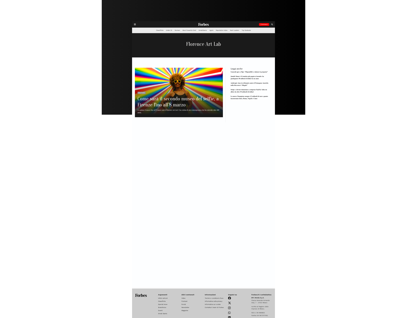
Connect (264, 24)
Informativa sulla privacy (213, 301)
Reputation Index (221, 30)
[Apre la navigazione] (135, 24)
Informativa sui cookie (213, 304)
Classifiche (159, 30)
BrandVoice (162, 307)
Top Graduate (246, 30)
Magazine (184, 310)
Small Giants (162, 313)
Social (183, 304)
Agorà (211, 30)
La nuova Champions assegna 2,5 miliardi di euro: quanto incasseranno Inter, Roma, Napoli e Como (249, 97)
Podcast (184, 301)
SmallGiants (203, 30)
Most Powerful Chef (189, 30)
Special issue (162, 304)
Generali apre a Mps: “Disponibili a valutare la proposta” (249, 72)
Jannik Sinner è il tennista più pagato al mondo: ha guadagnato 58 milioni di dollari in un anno (247, 77)
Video (183, 298)
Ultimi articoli (163, 298)
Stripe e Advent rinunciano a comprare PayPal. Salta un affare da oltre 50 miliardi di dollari (249, 90)
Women (177, 30)
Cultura (141, 93)
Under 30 (169, 30)
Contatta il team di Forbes (214, 307)
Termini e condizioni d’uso (214, 298)
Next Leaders (234, 30)
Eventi (160, 310)
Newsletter (185, 307)
